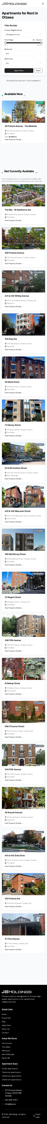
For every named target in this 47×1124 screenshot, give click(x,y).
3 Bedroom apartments (11, 1079)
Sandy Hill (6, 1058)
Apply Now (6, 1025)
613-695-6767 (11, 1100)
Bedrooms (8, 49)
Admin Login (37, 1115)
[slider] (6, 43)
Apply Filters (19, 71)
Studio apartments (10, 1068)
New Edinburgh (8, 1054)
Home (4, 1014)
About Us (6, 1029)
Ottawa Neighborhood (13, 30)
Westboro (6, 1050)
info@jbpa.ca (10, 1104)
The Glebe (6, 1047)
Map (3, 1021)
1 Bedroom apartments (11, 1072)
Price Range (9, 40)
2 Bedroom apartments (11, 1076)
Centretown (7, 1043)
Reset (38, 71)
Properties (6, 1018)
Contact (5, 1032)
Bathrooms (9, 59)
